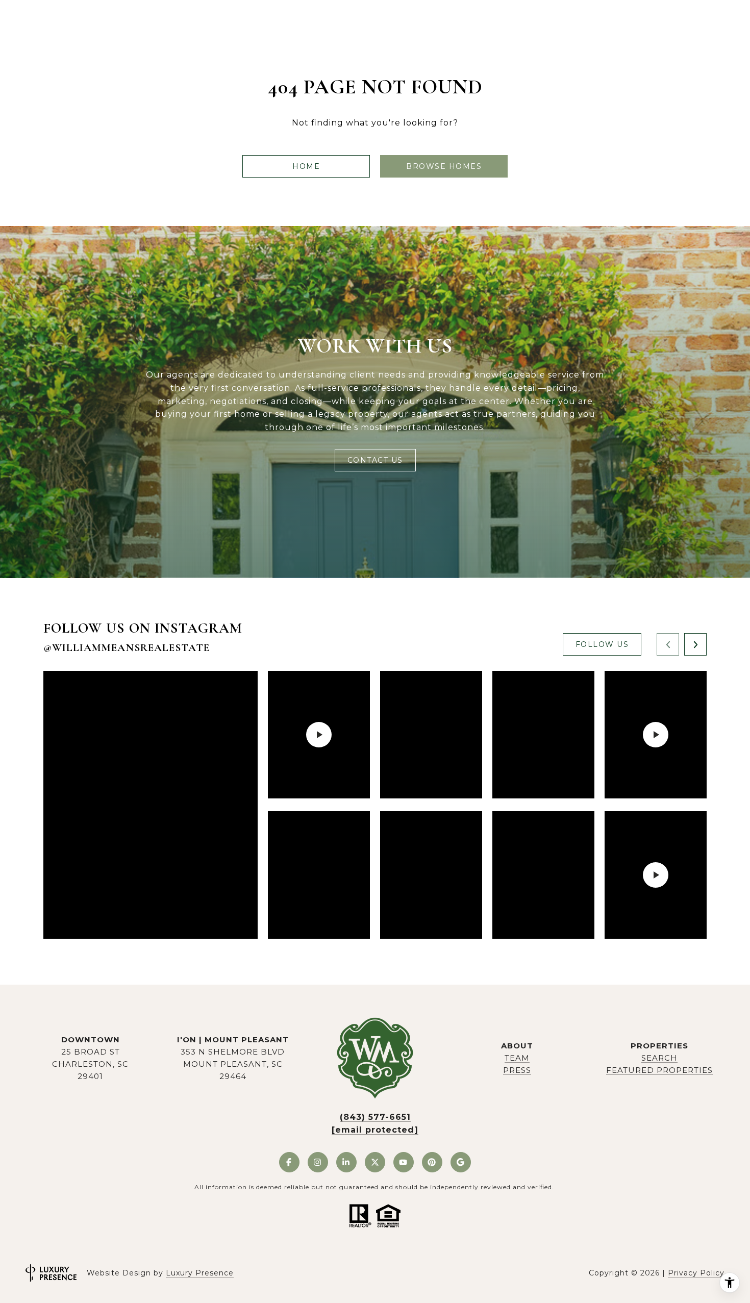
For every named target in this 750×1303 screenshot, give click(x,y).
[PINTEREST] (432, 1162)
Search (659, 1058)
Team (517, 1058)
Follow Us (602, 644)
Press (517, 1070)
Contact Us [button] (375, 460)
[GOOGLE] (461, 1162)
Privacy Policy (696, 1272)
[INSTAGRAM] (318, 1162)
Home (306, 166)
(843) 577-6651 (375, 1117)
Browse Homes (444, 166)
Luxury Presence (200, 1272)
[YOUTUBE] (403, 1162)
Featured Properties (659, 1070)
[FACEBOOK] (289, 1162)
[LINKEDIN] (346, 1162)
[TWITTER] (375, 1162)
